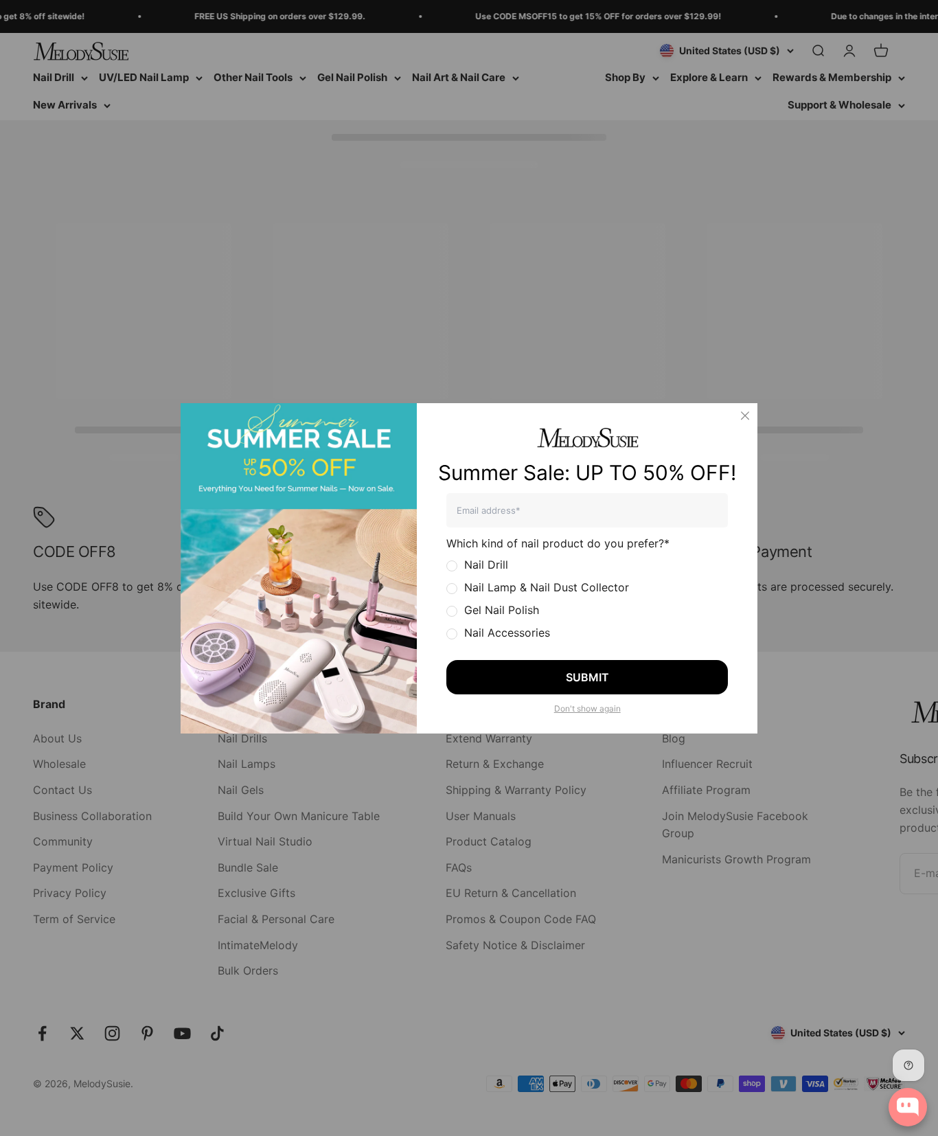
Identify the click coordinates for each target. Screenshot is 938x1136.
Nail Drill (486, 564)
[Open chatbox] (908, 1107)
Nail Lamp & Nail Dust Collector (546, 587)
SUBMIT (587, 677)
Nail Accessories (507, 632)
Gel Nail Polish (501, 610)
